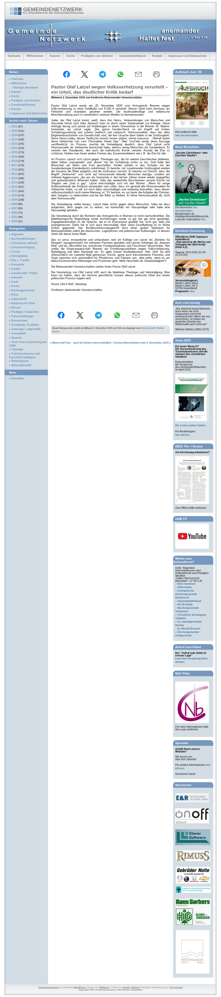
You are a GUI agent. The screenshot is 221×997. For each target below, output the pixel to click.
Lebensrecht (19, 299)
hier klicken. (182, 435)
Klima (14, 294)
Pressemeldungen (22, 316)
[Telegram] (102, 76)
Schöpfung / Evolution (25, 324)
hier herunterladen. (187, 135)
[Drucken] (156, 76)
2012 (14, 186)
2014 (14, 178)
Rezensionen (19, 320)
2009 (14, 199)
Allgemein (17, 234)
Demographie (19, 255)
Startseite (14, 55)
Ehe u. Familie (20, 260)
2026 (14, 126)
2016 (14, 169)
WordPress (79, 987)
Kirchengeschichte (22, 290)
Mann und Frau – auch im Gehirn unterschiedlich (81, 342)
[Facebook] (66, 76)
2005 (14, 217)
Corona (15, 251)
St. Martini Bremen (188, 628)
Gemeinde (17, 264)
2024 (14, 135)
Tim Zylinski (176, 987)
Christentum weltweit (24, 243)
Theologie (17, 349)
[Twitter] (84, 76)
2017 (14, 165)
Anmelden (17, 378)
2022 (14, 143)
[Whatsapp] (120, 76)
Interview (16, 277)
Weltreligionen (20, 361)
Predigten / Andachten (25, 311)
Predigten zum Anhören (97, 55)
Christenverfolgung (23, 247)
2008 (14, 204)
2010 (14, 195)
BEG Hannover (186, 584)
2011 (14, 191)
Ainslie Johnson (131, 987)
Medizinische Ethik (23, 303)
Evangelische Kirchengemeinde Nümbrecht (186, 594)
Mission (16, 307)
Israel (14, 281)
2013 (14, 182)
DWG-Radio (184, 587)
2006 (14, 212)
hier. (192, 291)
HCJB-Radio (185, 604)
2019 (14, 156)
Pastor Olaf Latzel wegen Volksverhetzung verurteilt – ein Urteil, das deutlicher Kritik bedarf (109, 89)
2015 (14, 173)
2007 (14, 208)
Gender (15, 268)
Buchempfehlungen (23, 238)
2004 (14, 221)
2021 (14, 148)
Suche (70, 55)
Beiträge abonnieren (25, 87)
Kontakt (157, 55)
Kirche (55, 331)
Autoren (55, 55)
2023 (14, 139)
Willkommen (35, 55)
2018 (14, 161)
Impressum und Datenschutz (187, 55)
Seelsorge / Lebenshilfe (26, 329)
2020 (14, 152)
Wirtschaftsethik (21, 365)
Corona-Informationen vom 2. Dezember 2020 (141, 342)
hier (203, 219)
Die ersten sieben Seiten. (190, 425)
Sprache (16, 337)
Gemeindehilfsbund (132, 55)
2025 (14, 130)
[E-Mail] (138, 76)
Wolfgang (104, 987)
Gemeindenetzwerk (53, 9)
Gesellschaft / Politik (153, 328)
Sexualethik (18, 333)
